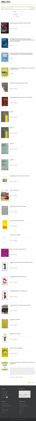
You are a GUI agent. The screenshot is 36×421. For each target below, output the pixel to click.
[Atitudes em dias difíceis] (5, 323)
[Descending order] (23, 12)
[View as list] (19, 17)
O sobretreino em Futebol (15, 234)
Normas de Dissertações (22, 403)
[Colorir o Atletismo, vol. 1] (5, 195)
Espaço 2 (12, 127)
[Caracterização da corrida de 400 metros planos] (5, 180)
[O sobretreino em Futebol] (5, 239)
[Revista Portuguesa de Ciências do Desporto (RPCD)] (5, 28)
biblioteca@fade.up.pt (6, 395)
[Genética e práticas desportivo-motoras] (5, 210)
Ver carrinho (32, 8)
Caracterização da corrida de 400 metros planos (19, 175)
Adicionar (12, 28)
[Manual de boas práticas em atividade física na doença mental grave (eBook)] (5, 366)
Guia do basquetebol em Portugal (16, 220)
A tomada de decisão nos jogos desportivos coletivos (20, 305)
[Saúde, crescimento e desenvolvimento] (5, 253)
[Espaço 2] (5, 132)
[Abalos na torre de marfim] (5, 338)
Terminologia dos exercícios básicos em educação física (21, 97)
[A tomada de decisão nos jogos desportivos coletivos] (5, 309)
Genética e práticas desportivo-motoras (18, 206)
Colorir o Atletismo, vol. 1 (15, 190)
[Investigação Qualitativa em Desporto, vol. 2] (5, 295)
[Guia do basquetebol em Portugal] (5, 225)
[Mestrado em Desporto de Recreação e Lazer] (5, 87)
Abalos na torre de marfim (15, 333)
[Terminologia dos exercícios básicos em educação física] (5, 101)
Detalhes (16, 28)
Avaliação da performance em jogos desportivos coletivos (21, 262)
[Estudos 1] (5, 148)
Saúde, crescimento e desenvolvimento (18, 249)
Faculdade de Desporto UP (5, 403)
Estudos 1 (12, 143)
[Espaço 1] (5, 116)
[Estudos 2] (5, 165)
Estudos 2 (12, 159)
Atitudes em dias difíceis (15, 319)
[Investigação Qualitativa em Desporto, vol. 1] (5, 281)
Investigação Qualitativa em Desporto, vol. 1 (18, 276)
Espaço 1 (12, 111)
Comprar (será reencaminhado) (15, 377)
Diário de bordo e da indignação (16, 348)
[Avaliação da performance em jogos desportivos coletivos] (5, 266)
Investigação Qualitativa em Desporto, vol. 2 (18, 290)
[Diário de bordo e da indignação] (5, 352)
